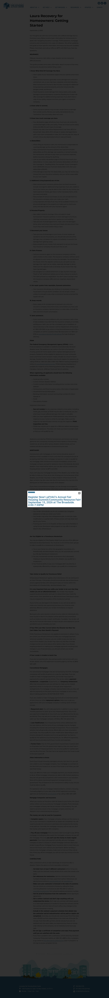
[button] (79, 493)
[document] (54, 499)
